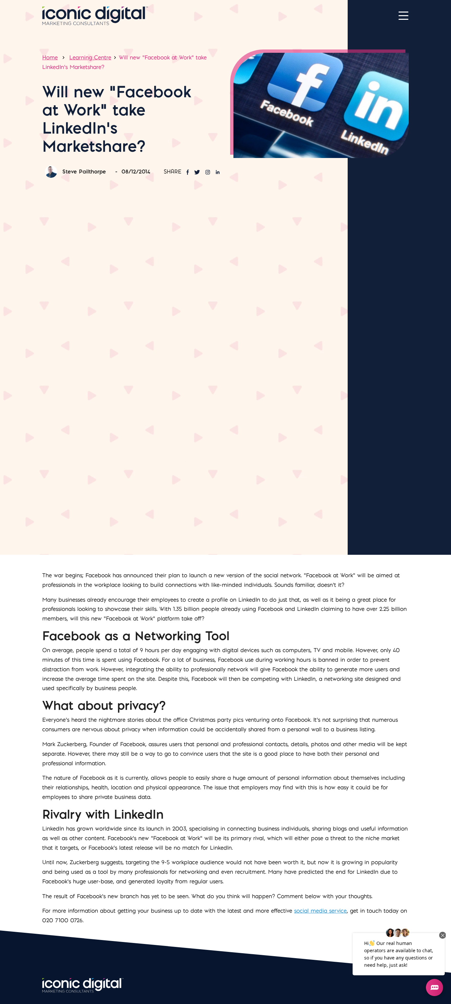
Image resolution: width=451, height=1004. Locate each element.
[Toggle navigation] (403, 15)
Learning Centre (90, 57)
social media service (320, 910)
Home (50, 57)
